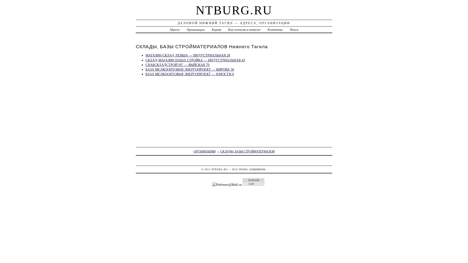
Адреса (175, 29)
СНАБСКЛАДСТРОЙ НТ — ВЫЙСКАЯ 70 (177, 65)
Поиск (294, 29)
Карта (216, 29)
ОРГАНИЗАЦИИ (204, 151)
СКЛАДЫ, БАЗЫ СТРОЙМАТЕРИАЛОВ (247, 151)
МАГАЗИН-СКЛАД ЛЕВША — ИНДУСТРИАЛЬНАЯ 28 (188, 55)
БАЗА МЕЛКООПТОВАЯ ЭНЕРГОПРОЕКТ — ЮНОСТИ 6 (190, 74)
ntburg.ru (234, 10)
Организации (196, 29)
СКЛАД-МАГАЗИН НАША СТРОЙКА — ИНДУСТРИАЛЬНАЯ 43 (195, 60)
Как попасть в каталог (244, 29)
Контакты (275, 29)
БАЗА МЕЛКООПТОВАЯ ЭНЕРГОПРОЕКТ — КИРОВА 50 (190, 69)
